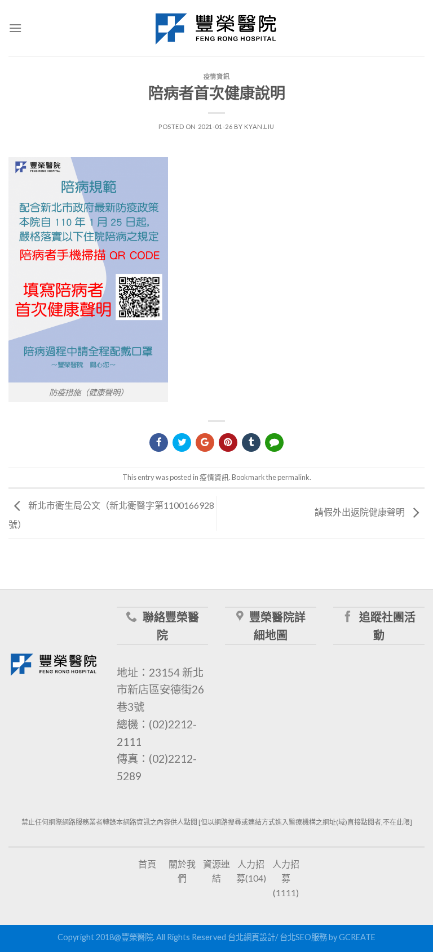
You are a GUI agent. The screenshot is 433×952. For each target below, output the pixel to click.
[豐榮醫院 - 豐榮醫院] (216, 28)
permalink (293, 477)
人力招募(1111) (285, 878)
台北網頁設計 (251, 937)
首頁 (147, 863)
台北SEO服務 (303, 937)
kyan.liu (259, 126)
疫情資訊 (216, 76)
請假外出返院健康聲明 (361, 512)
